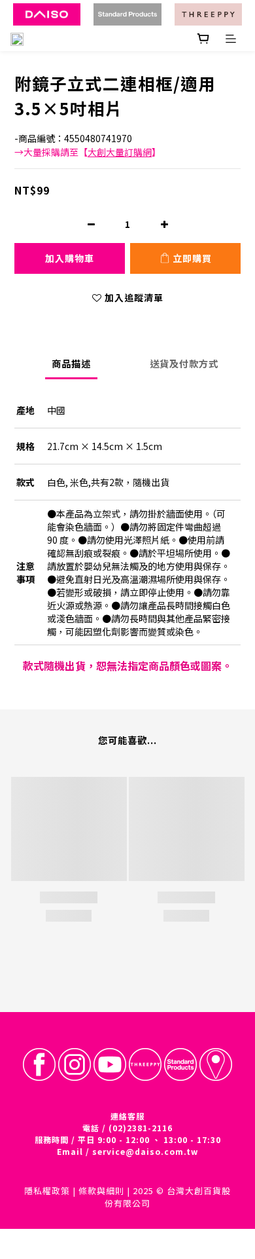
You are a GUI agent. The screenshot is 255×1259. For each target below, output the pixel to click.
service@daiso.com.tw (145, 1151)
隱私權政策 (47, 1190)
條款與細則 (101, 1190)
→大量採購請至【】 (87, 152)
